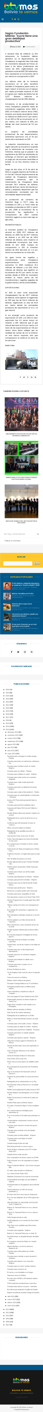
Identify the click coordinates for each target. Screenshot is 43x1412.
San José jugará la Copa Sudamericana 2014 (22, 996)
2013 (7, 729)
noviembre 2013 (13, 735)
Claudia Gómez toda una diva (17, 1154)
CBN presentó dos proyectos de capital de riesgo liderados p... (21, 434)
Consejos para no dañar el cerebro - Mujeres (22, 1026)
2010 (7, 1315)
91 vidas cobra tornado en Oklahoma (19, 1170)
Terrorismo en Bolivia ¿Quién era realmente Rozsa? (25, 615)
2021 (7, 705)
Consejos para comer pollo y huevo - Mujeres (22, 1023)
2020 (7, 708)
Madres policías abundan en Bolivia (19, 1009)
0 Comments (30, 47)
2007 (7, 1325)
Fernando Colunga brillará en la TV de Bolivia (22, 983)
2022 (7, 702)
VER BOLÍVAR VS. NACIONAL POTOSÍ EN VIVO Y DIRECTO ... (22, 1203)
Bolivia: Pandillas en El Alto (23, 593)
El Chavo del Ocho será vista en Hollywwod (22, 1194)
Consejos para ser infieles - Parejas (19, 771)
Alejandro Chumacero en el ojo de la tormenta (22, 1176)
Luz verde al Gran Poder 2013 (17, 1173)
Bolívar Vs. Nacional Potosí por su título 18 (21, 1233)
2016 (7, 720)
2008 (7, 1322)
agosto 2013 (12, 744)
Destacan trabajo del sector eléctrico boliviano (21, 522)
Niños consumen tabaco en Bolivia (19, 828)
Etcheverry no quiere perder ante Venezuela (22, 891)
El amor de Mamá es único (16, 969)
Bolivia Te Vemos (27, 1407)
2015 (7, 723)
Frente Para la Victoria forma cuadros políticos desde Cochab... (21, 478)
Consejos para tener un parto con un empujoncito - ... (19, 965)
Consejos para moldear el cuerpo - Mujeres (22, 774)
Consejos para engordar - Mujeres (19, 1230)
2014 (7, 726)
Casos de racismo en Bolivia (17, 977)
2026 (7, 689)
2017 (7, 717)
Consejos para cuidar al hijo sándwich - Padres (23, 792)
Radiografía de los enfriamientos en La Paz (22, 1081)
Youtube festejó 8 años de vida (17, 1143)
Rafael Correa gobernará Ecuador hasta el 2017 (23, 1089)
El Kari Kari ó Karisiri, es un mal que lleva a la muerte (24, 625)
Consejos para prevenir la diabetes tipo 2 (21, 805)
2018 (7, 714)
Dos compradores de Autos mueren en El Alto (22, 1157)
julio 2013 (11, 747)
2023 (7, 699)
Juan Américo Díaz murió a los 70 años (20, 836)
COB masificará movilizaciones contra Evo (22, 1283)
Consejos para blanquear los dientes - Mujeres (23, 877)
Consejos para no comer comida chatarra (21, 1266)
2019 (7, 711)
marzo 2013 (12, 1299)
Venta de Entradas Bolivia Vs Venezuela (21, 1056)
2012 (7, 1309)
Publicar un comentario (12, 541)
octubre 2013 (12, 738)
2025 (7, 693)
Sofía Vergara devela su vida (17, 1217)
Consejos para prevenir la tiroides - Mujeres (22, 880)
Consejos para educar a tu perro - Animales (22, 1286)
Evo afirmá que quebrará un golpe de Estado (22, 1289)
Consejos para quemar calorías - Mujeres (21, 1038)
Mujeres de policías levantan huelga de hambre (23, 1292)
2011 (7, 1312)
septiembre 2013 (13, 741)
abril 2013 (11, 1296)
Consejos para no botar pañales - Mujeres (21, 1135)
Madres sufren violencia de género (19, 980)
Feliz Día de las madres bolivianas (19, 1012)
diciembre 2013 (13, 732)
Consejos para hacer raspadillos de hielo (21, 894)
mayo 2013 (12, 753)
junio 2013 (11, 750)
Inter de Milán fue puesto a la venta (19, 859)
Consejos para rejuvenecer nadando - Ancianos (23, 1030)
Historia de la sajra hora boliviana (22, 605)
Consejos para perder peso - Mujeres (20, 888)
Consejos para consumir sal (16, 1269)
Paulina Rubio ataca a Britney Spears (20, 1102)
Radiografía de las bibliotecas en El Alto (20, 1015)
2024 (7, 696)
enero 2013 (12, 1305)
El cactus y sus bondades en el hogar (20, 1272)
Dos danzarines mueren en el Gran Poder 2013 (23, 897)
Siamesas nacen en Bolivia (16, 1275)
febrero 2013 (12, 1302)
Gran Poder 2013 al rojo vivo (17, 1059)
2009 (7, 1318)
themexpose (25, 1409)
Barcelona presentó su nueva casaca (20, 1146)
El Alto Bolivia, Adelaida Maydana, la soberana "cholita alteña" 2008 (25, 584)
